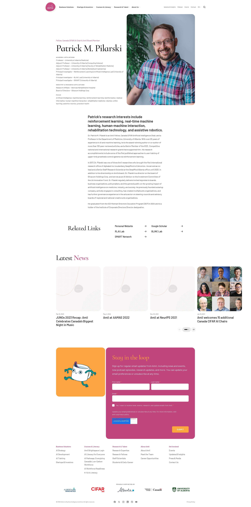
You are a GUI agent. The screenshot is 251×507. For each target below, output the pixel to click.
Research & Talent (120, 446)
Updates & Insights (170, 7)
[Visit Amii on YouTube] (136, 502)
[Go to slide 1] (185, 329)
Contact (193, 7)
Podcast (180, 7)
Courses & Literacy (91, 446)
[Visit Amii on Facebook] (115, 502)
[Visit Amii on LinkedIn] (128, 502)
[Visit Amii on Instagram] (123, 502)
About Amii (145, 446)
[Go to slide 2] (188, 329)
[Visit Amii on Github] (132, 502)
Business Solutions (63, 446)
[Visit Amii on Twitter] (119, 502)
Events (187, 7)
